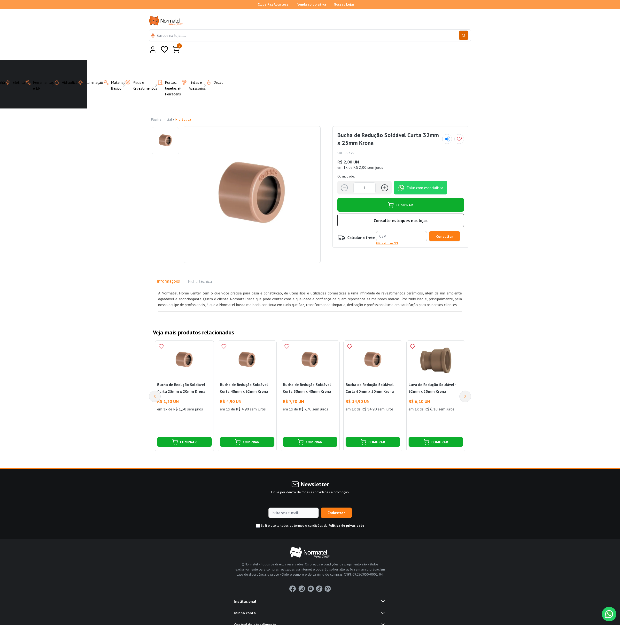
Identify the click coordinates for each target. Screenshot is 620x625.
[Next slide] (465, 384)
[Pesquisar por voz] (153, 36)
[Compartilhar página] (447, 127)
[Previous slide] (155, 384)
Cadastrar (336, 500)
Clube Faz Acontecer (274, 4)
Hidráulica (183, 107)
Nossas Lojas (344, 4)
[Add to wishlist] (459, 127)
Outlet (215, 70)
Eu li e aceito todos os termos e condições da (312, 513)
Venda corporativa (311, 4)
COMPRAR (404, 193)
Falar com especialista (425, 175)
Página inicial (161, 107)
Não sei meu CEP (387, 231)
